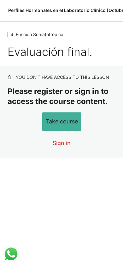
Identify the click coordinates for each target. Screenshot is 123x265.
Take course (61, 121)
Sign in (62, 143)
